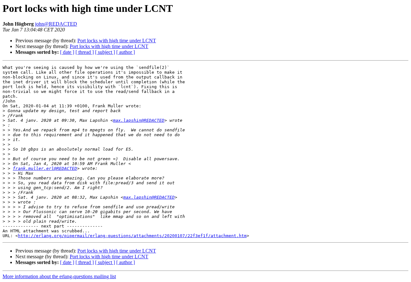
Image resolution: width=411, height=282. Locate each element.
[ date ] (67, 52)
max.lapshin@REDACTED (138, 120)
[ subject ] (105, 52)
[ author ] (125, 52)
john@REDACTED (56, 24)
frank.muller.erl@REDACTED (45, 168)
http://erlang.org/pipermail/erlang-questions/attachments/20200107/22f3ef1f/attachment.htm (132, 235)
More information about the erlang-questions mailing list (59, 276)
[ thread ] (84, 52)
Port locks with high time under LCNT (116, 40)
